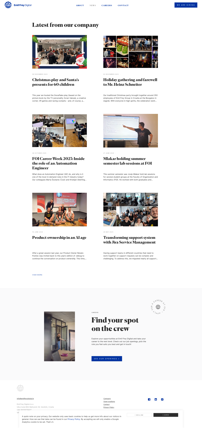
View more (37, 275)
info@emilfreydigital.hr (25, 399)
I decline (139, 415)
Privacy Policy (108, 407)
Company (107, 399)
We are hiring (186, 5)
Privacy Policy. (74, 419)
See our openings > (107, 359)
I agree (165, 415)
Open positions (109, 401)
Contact (106, 404)
